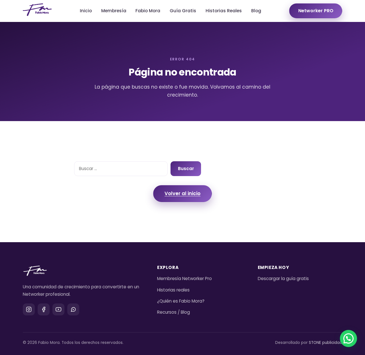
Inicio (86, 11)
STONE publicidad (325, 342)
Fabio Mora (147, 11)
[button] (348, 338)
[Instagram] (29, 309)
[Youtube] (58, 309)
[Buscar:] (121, 168)
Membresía (113, 11)
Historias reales (173, 290)
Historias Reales (224, 11)
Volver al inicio (182, 193)
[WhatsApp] (73, 309)
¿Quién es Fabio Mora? (180, 301)
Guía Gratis (183, 11)
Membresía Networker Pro (184, 278)
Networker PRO (315, 10)
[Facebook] (44, 309)
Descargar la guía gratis (283, 278)
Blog (256, 11)
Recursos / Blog (173, 312)
